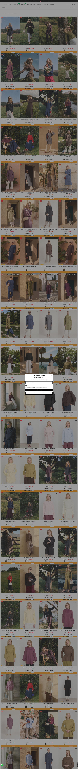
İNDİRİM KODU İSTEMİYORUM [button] (39, 393)
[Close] (52, 375)
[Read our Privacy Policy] (52, 387)
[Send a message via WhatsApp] (2, 765)
